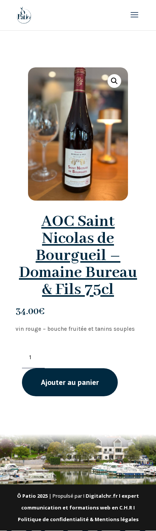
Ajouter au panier (70, 382)
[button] (114, 81)
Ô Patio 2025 (32, 495)
